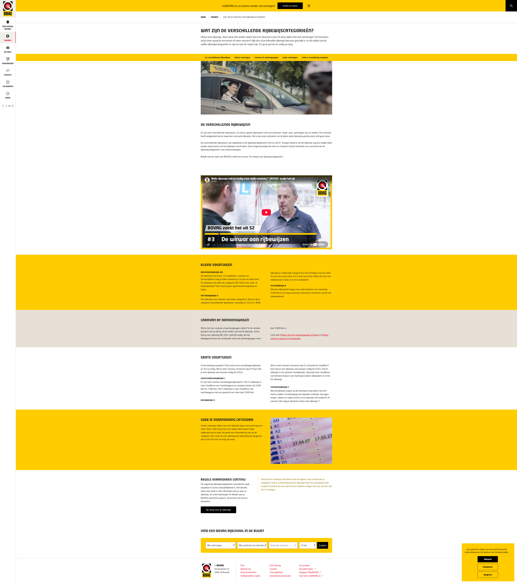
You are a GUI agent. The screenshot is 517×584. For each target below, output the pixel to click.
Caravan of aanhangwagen (266, 57)
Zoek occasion (290, 5)
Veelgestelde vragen (250, 575)
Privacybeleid (276, 572)
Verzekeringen (306, 569)
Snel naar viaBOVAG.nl (310, 575)
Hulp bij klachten (248, 572)
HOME (203, 17)
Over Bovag (275, 565)
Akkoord (487, 559)
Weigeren (488, 574)
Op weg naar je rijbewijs (218, 509)
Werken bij (245, 569)
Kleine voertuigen (242, 57)
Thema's (214, 17)
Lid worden (304, 565)
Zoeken (323, 545)
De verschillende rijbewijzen (217, 57)
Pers (242, 565)
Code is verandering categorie (315, 57)
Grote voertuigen (290, 57)
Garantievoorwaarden (280, 575)
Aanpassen (488, 567)
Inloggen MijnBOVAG (309, 572)
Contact (273, 569)
